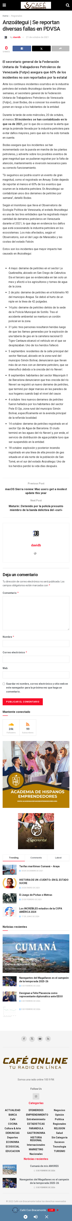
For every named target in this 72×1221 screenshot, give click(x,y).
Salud (59, 1133)
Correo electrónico (15, 652)
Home (5, 16)
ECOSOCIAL (12, 1146)
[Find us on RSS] (48, 1039)
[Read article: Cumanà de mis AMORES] (36, 958)
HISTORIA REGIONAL (36, 1139)
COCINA (12, 1123)
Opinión (59, 1114)
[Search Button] (67, 5)
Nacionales (36, 1154)
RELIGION (59, 1128)
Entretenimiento (36, 1119)
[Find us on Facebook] (24, 1039)
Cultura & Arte (13, 1128)
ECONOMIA (12, 1142)
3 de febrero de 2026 (16, 969)
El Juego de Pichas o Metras (35, 894)
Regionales (16, 16)
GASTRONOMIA (36, 1133)
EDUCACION (13, 1151)
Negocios (59, 1110)
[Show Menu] (4, 5)
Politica (59, 1119)
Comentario (11, 592)
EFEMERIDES (36, 1110)
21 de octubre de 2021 (37, 37)
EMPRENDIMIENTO (37, 1114)
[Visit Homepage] (36, 5)
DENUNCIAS (13, 1133)
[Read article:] (10, 1012)
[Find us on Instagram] (36, 1096)
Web (5, 668)
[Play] (25, 1216)
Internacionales (36, 1144)
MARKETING (36, 1149)
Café (12, 1119)
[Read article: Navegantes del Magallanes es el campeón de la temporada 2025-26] (10, 981)
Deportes (12, 1137)
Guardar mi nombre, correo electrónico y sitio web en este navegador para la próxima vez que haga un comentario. (37, 687)
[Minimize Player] (46, 1216)
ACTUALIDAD (12, 1110)
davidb (17, 37)
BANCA (13, 1114)
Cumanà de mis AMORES (20, 964)
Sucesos (59, 1142)
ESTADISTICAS (36, 1123)
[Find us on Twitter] (32, 1039)
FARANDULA (36, 1128)
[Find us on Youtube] (40, 1039)
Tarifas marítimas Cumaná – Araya (39, 866)
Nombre (8, 636)
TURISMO (59, 1151)
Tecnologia (59, 1146)
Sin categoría (59, 1137)
